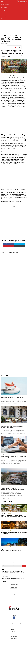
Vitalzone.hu (14, 631)
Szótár (14, 563)
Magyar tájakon (4, 4)
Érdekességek (14, 587)
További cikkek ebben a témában (9, 499)
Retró (2, 10)
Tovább (22, 572)
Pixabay (18, 201)
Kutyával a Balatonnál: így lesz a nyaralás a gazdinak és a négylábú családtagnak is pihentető (14, 516)
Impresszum (14, 600)
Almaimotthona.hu (14, 629)
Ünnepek (2, 18)
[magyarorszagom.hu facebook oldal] (14, 618)
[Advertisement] (14, 120)
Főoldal (14, 594)
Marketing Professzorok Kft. (18, 623)
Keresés (24, 565)
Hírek (2, 13)
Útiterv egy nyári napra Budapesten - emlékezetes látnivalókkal (14, 533)
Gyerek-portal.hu (14, 638)
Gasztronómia (4, 7)
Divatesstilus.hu (14, 636)
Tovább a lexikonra (14, 584)
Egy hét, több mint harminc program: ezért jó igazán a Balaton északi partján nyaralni (12, 549)
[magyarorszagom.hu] (22, 2)
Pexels (11, 201)
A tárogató (5, 576)
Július (3, 569)
